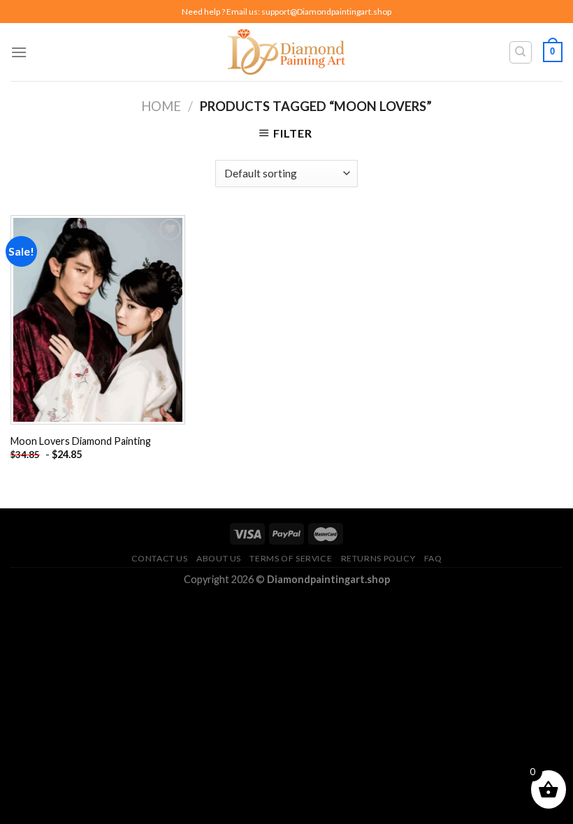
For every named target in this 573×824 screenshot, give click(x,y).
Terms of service (290, 558)
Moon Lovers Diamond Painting (80, 441)
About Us (218, 558)
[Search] (520, 52)
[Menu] (18, 52)
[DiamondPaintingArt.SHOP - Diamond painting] (287, 51)
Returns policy (378, 558)
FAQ (433, 558)
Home (161, 106)
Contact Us (159, 558)
